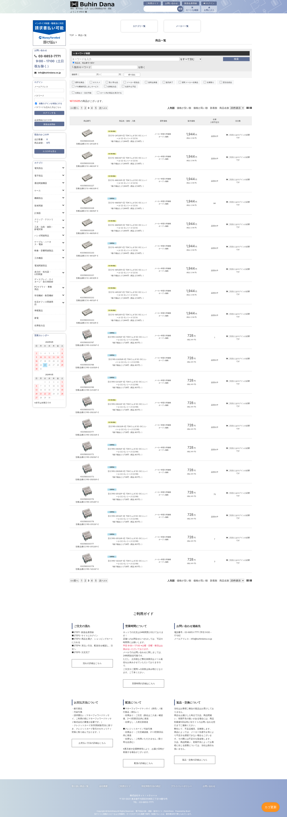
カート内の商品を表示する (111, 93)
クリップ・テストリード (43, 220)
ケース (37, 190)
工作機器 (38, 258)
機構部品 (38, 198)
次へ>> (103, 107)
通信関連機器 (40, 183)
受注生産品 (227, 82)
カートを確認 (192, 10)
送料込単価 (152, 82)
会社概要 (103, 786)
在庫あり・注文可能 (83, 93)
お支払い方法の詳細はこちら (92, 743)
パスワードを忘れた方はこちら (47, 107)
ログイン (209, 3)
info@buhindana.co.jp (49, 72)
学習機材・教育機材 (43, 295)
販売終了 (169, 82)
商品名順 (224, 107)
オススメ (96, 82)
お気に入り (209, 10)
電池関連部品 (40, 265)
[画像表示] (247, 107)
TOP (72, 35)
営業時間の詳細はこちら (143, 683)
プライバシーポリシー (181, 786)
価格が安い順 (184, 107)
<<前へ (74, 107)
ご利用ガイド (152, 3)
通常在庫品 (79, 82)
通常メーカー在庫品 (190, 82)
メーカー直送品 (133, 82)
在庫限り (210, 82)
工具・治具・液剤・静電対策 (43, 228)
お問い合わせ (171, 3)
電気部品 (38, 168)
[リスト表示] (250, 107)
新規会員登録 (190, 3)
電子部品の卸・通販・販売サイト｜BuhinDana (154, 811)
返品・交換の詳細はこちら (194, 759)
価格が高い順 (200, 107)
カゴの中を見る (49, 151)
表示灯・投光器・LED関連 (42, 272)
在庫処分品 (39, 325)
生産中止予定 (130, 86)
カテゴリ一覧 (139, 26)
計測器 (37, 213)
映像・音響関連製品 (43, 250)
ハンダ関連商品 (41, 235)
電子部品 (38, 175)
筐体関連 (38, 205)
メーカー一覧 (182, 26)
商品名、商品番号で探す (85, 63)
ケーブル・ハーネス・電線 (42, 243)
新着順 (213, 107)
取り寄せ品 (113, 82)
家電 (36, 318)
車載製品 (38, 310)
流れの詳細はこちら (92, 663)
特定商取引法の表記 (151, 786)
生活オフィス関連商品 (43, 302)
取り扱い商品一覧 (80, 786)
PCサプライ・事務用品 (43, 287)
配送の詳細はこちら (143, 763)
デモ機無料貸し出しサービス (87, 86)
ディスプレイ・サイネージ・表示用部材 (43, 280)
